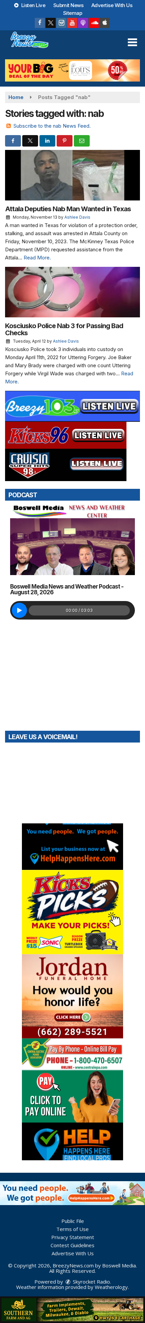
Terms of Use (72, 1229)
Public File (72, 1221)
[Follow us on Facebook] (40, 23)
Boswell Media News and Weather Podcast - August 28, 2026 (66, 589)
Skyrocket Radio (90, 1281)
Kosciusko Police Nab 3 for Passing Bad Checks (64, 329)
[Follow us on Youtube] (72, 23)
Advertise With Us (112, 5)
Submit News (68, 5)
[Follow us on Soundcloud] (94, 23)
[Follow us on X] (51, 23)
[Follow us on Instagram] (61, 23)
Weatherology (111, 1287)
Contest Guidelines (72, 1245)
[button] (132, 42)
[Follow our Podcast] (83, 23)
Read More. (37, 257)
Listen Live (32, 5)
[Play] (19, 610)
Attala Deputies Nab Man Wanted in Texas (68, 209)
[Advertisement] (72, 70)
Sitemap (72, 13)
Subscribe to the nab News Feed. (52, 126)
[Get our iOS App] (104, 23)
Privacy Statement (72, 1237)
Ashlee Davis (77, 217)
